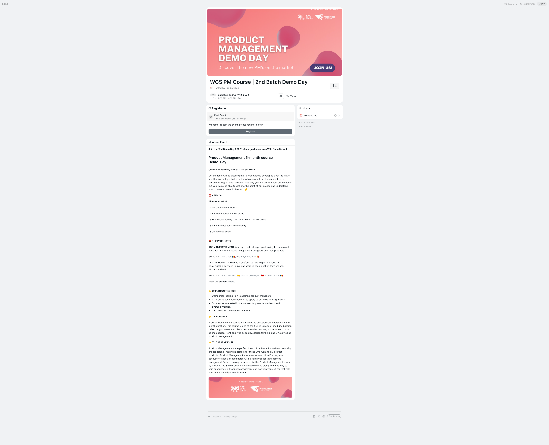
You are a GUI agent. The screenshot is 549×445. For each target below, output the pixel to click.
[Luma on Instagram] (313, 416)
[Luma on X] (318, 416)
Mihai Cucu (225, 256)
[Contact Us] (323, 416)
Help (234, 416)
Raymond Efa (248, 256)
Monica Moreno (227, 275)
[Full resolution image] (250, 387)
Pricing (227, 416)
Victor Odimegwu (250, 275)
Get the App (334, 416)
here (231, 281)
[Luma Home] (5, 4)
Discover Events (527, 4)
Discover (217, 416)
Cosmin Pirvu (272, 275)
